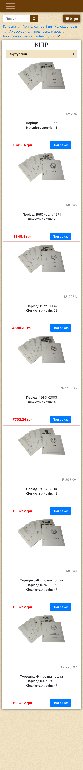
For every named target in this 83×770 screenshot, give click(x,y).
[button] (73, 64)
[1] (34, 18)
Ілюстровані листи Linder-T (24, 36)
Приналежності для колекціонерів (49, 26)
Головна (9, 26)
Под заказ (61, 145)
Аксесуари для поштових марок (35, 31)
